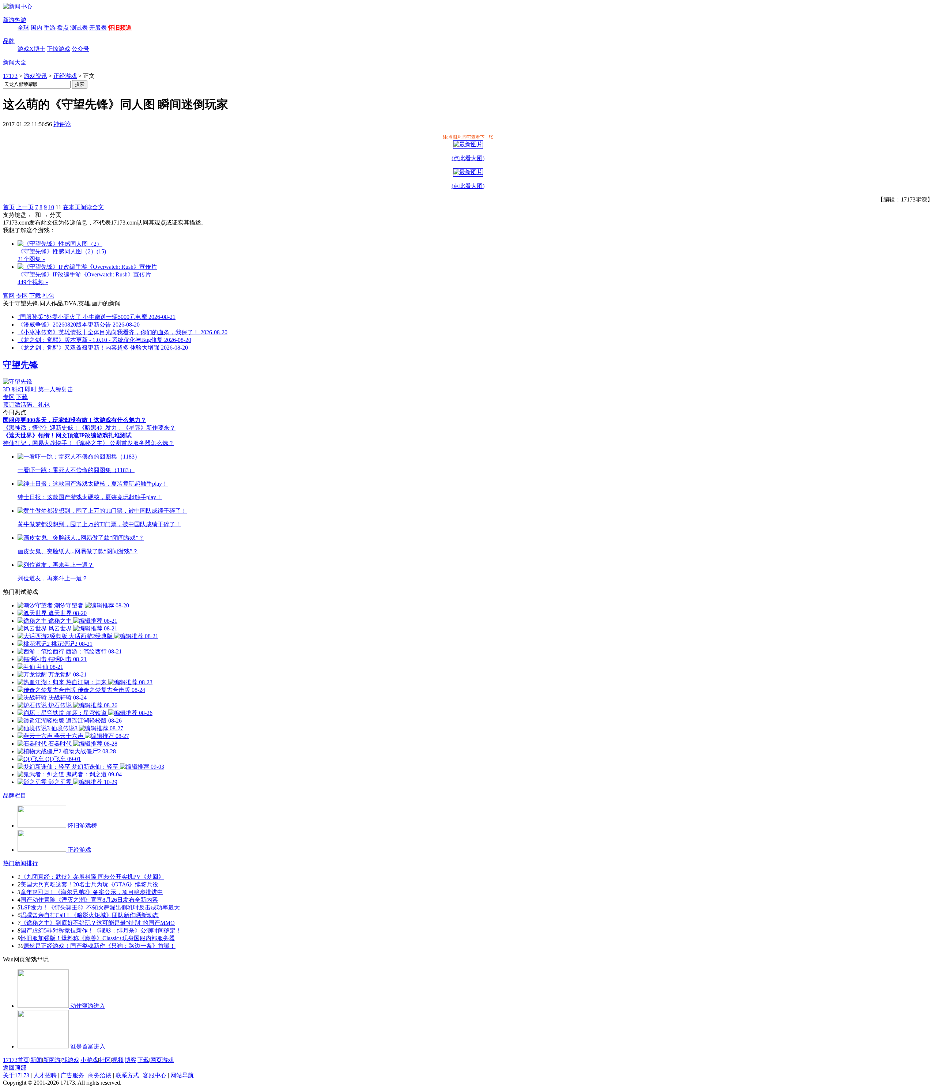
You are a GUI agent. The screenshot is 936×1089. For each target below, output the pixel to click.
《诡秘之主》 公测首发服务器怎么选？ (123, 443)
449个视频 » (33, 282)
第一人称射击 (55, 389)
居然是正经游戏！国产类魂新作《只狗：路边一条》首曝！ (99, 946)
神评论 (62, 124)
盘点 (63, 28)
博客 (130, 1060)
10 (51, 207)
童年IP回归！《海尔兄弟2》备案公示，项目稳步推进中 (91, 892)
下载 (35, 296)
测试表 (79, 28)
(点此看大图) (468, 158)
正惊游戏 (58, 49)
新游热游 (14, 20)
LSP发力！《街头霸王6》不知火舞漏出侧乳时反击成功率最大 (100, 907)
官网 (9, 296)
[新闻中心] (17, 6)
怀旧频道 (120, 28)
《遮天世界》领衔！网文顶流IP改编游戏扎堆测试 (67, 435)
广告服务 (72, 1075)
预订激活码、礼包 (26, 405)
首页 (9, 207)
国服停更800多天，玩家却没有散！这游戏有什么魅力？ (74, 420)
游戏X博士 (31, 49)
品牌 (9, 41)
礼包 (48, 296)
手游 (50, 28)
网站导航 (182, 1075)
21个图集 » (31, 259)
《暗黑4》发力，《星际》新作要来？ (127, 428)
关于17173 (16, 1075)
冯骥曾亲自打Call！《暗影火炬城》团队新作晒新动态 (89, 915)
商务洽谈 (100, 1075)
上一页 (25, 207)
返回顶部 (14, 1067)
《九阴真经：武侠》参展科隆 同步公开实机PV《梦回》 (92, 877)
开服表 (98, 28)
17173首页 (16, 1060)
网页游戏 (162, 1060)
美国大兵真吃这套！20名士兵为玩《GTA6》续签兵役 (89, 884)
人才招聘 (45, 1075)
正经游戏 (65, 76)
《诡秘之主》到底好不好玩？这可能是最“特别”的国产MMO (97, 923)
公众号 (80, 49)
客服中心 (154, 1075)
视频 (118, 1060)
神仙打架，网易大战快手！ (38, 443)
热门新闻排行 (20, 863)
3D (6, 389)
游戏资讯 (35, 76)
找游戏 (70, 1060)
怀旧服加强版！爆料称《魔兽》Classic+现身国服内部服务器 (97, 938)
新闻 (36, 1060)
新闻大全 (14, 62)
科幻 (17, 389)
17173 (10, 76)
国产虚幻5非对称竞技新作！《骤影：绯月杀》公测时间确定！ (100, 930)
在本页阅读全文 (83, 207)
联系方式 (127, 1075)
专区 (22, 296)
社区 (105, 1060)
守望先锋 (20, 365)
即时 (31, 389)
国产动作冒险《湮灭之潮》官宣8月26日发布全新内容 (89, 900)
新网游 (52, 1060)
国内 (36, 28)
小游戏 (89, 1060)
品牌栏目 (14, 795)
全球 (23, 28)
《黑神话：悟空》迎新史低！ (41, 428)
